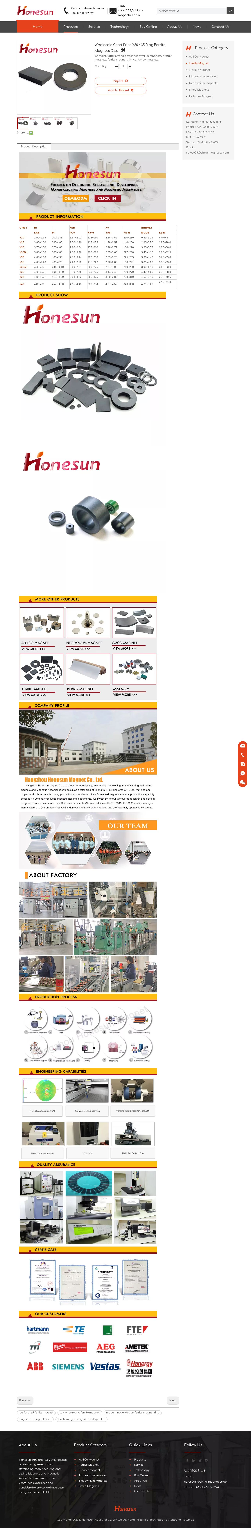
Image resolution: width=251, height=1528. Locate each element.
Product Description (34, 146)
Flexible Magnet (199, 70)
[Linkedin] (193, 1460)
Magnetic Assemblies (203, 76)
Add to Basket (118, 90)
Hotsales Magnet (200, 96)
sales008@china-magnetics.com (207, 152)
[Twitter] (200, 1460)
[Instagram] (206, 1460)
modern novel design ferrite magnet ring (132, 1412)
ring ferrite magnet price (35, 1419)
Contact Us (220, 26)
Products (71, 26)
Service (94, 26)
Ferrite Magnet (199, 63)
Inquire (118, 81)
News (197, 26)
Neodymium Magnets (203, 83)
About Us (174, 26)
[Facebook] (187, 1460)
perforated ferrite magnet (36, 1412)
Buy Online (148, 26)
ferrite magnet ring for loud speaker (81, 1419)
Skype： (191, 142)
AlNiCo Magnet (199, 56)
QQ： (189, 137)
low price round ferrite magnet (80, 1412)
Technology (119, 26)
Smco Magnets (199, 89)
